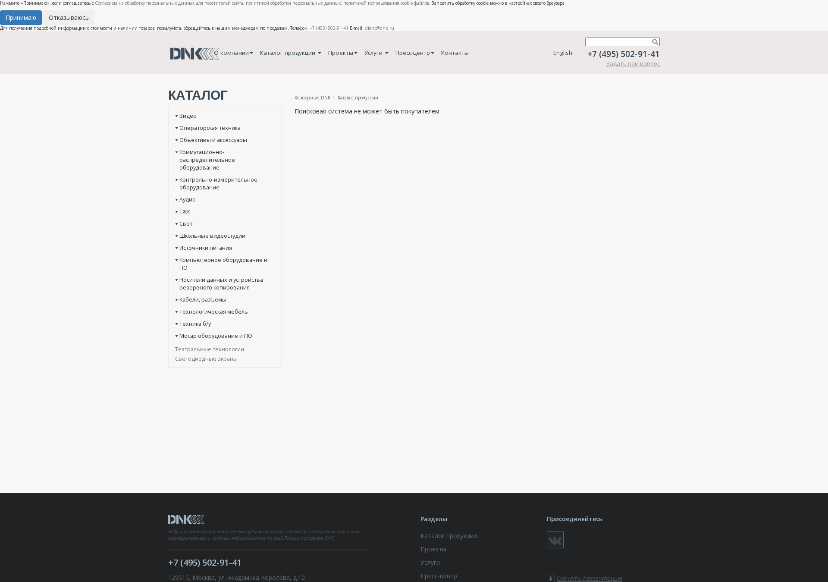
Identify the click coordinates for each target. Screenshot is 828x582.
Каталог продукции (288, 53)
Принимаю (21, 17)
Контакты (455, 53)
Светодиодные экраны (206, 358)
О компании (231, 53)
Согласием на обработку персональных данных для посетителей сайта (169, 3)
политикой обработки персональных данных (293, 3)
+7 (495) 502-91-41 (329, 28)
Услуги (374, 53)
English (562, 53)
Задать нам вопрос (633, 63)
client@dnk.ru (379, 28)
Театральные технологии (209, 349)
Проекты (340, 53)
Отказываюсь (69, 17)
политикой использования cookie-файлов (386, 3)
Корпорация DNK (312, 97)
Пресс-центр (412, 53)
